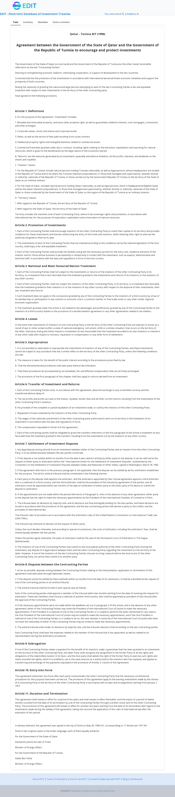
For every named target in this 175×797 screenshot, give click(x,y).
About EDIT (38, 779)
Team (50, 779)
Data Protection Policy (106, 791)
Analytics (132, 14)
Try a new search (113, 14)
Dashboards (136, 779)
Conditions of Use (89, 791)
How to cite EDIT (78, 779)
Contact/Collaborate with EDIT (105, 779)
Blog (125, 779)
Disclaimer (76, 791)
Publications (61, 779)
